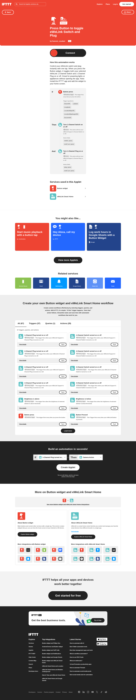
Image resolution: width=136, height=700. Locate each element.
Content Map (32, 660)
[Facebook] (79, 692)
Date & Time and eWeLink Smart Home (53, 675)
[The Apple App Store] (102, 639)
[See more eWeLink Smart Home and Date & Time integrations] (78, 559)
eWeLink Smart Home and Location (52, 666)
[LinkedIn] (83, 692)
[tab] (20, 323)
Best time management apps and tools (81, 650)
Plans (108, 4)
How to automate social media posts (80, 671)
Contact (58, 692)
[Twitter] (97, 692)
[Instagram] (88, 692)
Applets (31, 650)
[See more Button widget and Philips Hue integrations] (25, 550)
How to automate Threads (77, 667)
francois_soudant (58, 41)
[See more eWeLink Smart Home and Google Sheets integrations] (94, 559)
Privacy (64, 692)
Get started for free (68, 595)
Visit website (75, 531)
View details (22, 344)
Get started (126, 4)
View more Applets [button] (68, 260)
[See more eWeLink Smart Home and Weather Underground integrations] (110, 550)
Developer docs (33, 671)
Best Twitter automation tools (78, 646)
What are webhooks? (76, 660)
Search (31, 664)
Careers (39, 692)
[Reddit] (106, 692)
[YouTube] (92, 692)
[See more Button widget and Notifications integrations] (25, 559)
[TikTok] (101, 692)
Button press (68, 92)
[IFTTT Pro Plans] (69, 41)
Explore (100, 4)
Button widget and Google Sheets (52, 657)
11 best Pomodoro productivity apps (80, 664)
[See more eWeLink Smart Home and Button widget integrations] (78, 550)
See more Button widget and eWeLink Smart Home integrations (68, 504)
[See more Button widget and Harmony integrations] (57, 559)
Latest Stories (75, 639)
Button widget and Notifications (51, 653)
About (70, 692)
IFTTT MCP (32, 653)
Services (31, 643)
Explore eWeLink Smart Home (83, 536)
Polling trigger (30, 337)
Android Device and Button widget (52, 646)
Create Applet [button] (68, 467)
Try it (62, 344)
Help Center (32, 657)
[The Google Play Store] (102, 644)
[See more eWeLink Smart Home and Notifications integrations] (110, 559)
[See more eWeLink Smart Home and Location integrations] (94, 550)
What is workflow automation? (79, 653)
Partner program (49, 692)
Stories (31, 646)
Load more (68, 431)
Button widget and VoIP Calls (50, 650)
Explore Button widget (27, 534)
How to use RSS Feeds (76, 657)
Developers (32, 692)
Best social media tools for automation (81, 674)
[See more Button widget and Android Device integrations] (41, 550)
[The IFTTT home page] (6, 4)
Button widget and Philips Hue (51, 643)
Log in (115, 4)
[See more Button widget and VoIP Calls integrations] (57, 550)
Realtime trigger (30, 353)
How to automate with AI (77, 643)
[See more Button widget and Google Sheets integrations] (41, 559)
